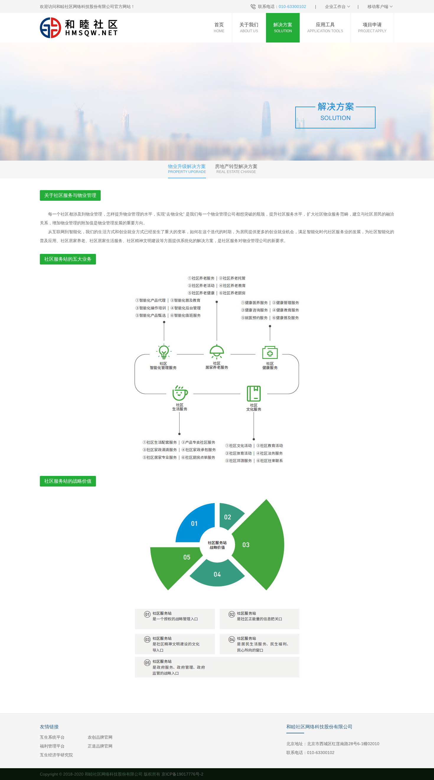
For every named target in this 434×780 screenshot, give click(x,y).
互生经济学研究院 (56, 755)
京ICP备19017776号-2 (182, 774)
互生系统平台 (52, 737)
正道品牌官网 (100, 746)
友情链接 (49, 726)
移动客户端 (378, 6)
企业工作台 (335, 6)
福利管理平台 (52, 746)
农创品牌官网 (100, 737)
